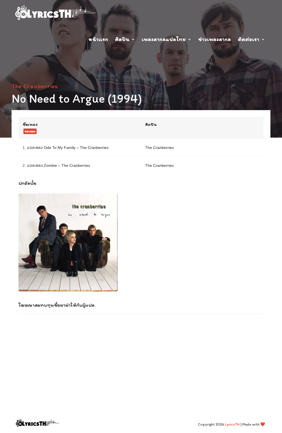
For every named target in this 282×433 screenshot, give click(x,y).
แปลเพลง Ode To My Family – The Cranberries (68, 147)
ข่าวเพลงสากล (214, 39)
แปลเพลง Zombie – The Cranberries (58, 165)
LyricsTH (232, 424)
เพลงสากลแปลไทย (164, 39)
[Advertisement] (141, 354)
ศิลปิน (122, 39)
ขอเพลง (30, 131)
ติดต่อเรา (248, 39)
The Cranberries (35, 86)
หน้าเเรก (98, 39)
